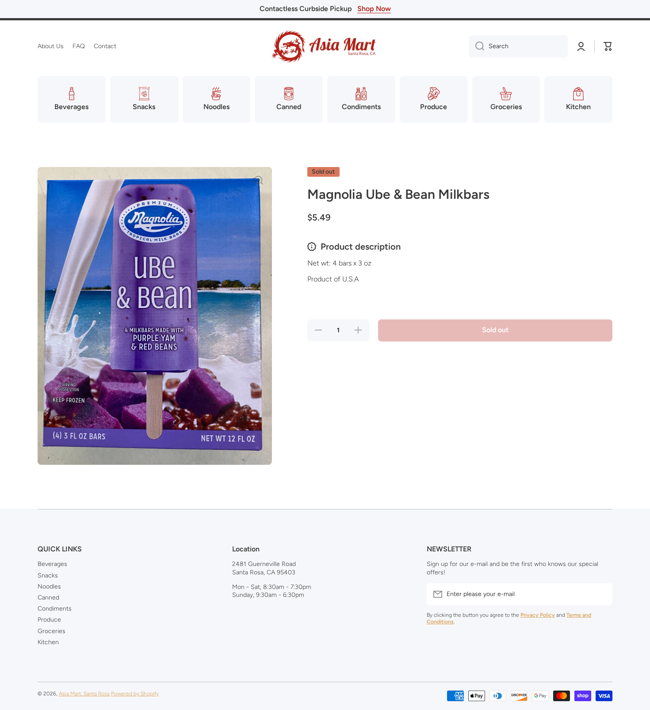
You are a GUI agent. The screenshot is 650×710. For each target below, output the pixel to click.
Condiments (55, 608)
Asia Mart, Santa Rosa (84, 694)
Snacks (48, 575)
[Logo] (325, 46)
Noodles (49, 586)
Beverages (52, 564)
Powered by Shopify (135, 694)
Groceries (51, 631)
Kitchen (48, 642)
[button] (608, 46)
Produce (49, 619)
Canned (48, 597)
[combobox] (518, 46)
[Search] (476, 46)
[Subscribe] (601, 594)
